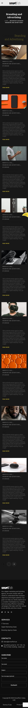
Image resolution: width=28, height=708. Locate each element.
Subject (3, 670)
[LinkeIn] (8, 612)
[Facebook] (5, 612)
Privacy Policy (21, 704)
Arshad (6, 66)
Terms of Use (7, 705)
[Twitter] (2, 612)
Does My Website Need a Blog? (14, 68)
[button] (5, 623)
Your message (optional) (7, 676)
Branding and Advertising (11, 63)
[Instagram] (11, 612)
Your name (4, 658)
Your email (4, 664)
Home (6, 20)
